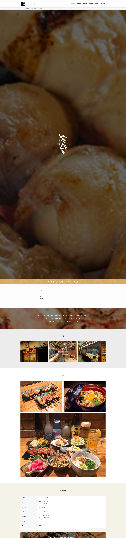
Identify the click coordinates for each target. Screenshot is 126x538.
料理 (41, 296)
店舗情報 (42, 298)
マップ (41, 301)
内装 (41, 294)
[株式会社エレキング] (29, 3)
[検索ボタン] (104, 3)
